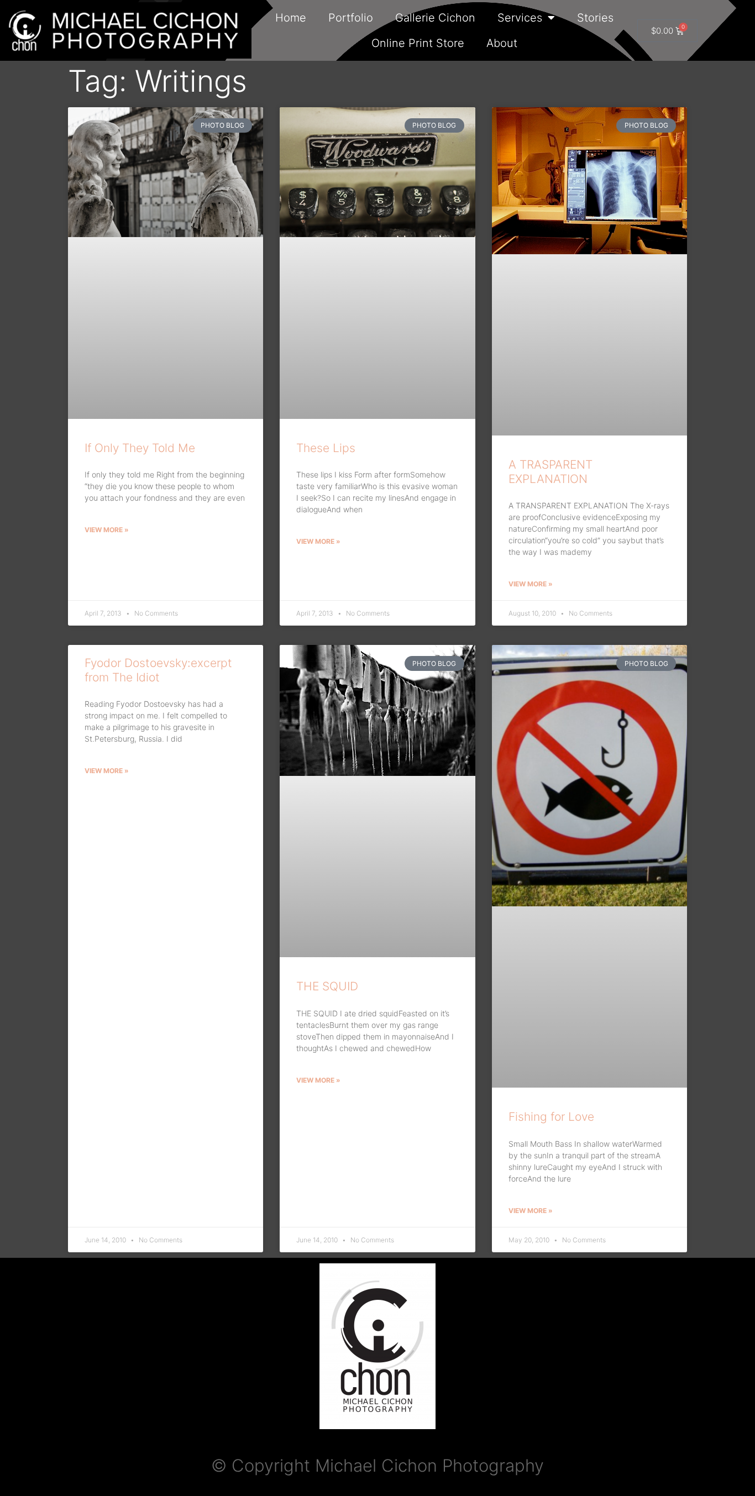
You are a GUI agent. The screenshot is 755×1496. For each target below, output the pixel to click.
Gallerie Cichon (435, 17)
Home (290, 17)
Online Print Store (417, 43)
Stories (595, 17)
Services (519, 17)
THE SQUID (327, 986)
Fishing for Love (551, 1117)
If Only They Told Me (140, 448)
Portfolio (350, 17)
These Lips (325, 448)
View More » (107, 530)
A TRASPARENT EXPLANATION (550, 471)
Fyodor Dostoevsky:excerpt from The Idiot (158, 670)
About (501, 43)
